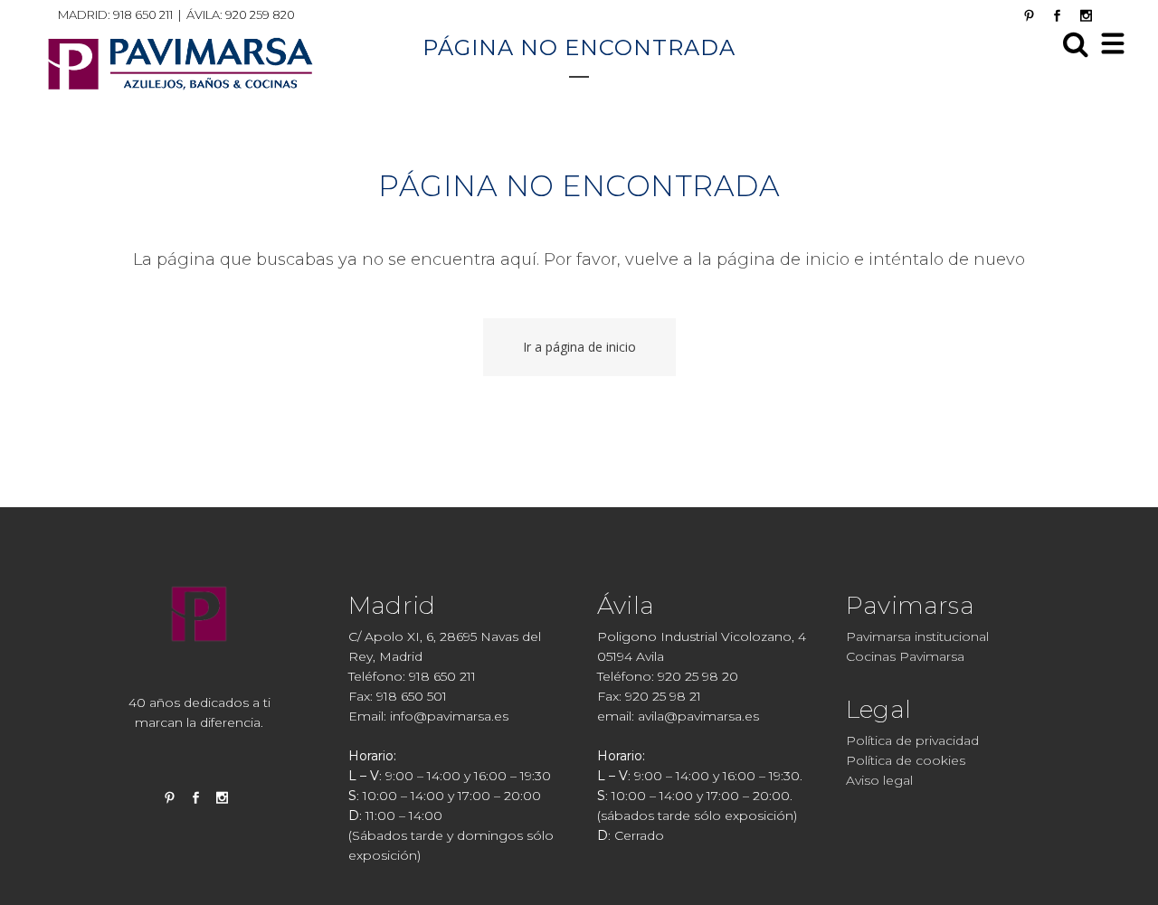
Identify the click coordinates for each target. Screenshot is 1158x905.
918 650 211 (143, 14)
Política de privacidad (912, 740)
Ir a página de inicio (579, 346)
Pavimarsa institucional (917, 636)
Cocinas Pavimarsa (905, 656)
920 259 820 (260, 14)
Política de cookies (905, 760)
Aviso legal (879, 780)
